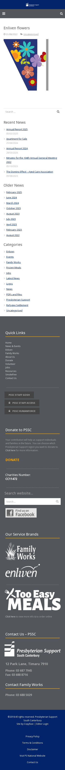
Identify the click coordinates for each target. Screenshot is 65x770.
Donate (9, 360)
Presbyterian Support (18, 299)
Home (8, 342)
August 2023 (13, 213)
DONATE (12, 460)
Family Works (13, 262)
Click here (10, 450)
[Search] (61, 13)
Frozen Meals (13, 267)
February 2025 (14, 192)
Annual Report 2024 (17, 148)
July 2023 (11, 219)
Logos (9, 283)
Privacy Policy (32, 736)
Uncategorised (30, 34)
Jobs (8, 273)
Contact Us (11, 378)
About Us (10, 356)
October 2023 (13, 208)
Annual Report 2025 (17, 129)
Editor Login (42, 723)
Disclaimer (32, 749)
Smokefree (11, 374)
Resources (10, 371)
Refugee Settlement (17, 305)
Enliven (10, 251)
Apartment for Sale (16, 138)
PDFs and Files (14, 294)
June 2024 (11, 197)
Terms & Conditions (32, 742)
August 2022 (13, 235)
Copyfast (28, 723)
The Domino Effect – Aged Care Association (29, 171)
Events (10, 256)
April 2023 (11, 224)
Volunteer (10, 363)
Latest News (13, 278)
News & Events (13, 346)
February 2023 (14, 229)
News (9, 289)
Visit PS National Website (32, 755)
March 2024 (12, 203)
